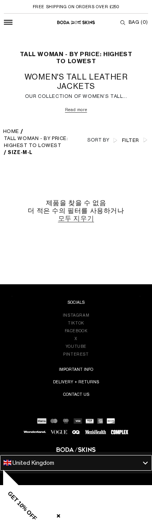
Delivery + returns (76, 381)
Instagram (76, 315)
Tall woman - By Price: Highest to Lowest (36, 141)
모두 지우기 (76, 218)
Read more (76, 109)
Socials (76, 302)
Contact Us (76, 394)
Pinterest (75, 354)
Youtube (76, 346)
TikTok (76, 323)
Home (11, 131)
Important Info (76, 369)
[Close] (57, 514)
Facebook (76, 330)
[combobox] (76, 463)
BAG (138, 22)
